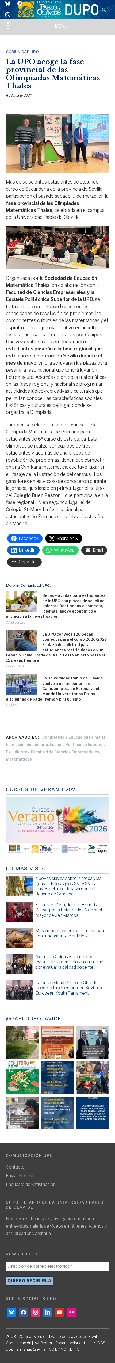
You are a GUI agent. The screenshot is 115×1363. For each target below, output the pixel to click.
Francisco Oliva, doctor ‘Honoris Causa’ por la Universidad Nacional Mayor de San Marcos (68, 910)
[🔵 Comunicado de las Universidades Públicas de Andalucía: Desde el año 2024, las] (92, 1113)
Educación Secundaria (27, 744)
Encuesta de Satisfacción (31, 1184)
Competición (54, 737)
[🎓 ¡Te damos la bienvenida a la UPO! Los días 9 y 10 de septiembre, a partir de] (22, 1077)
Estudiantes (17, 752)
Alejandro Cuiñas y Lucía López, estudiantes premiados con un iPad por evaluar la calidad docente (69, 961)
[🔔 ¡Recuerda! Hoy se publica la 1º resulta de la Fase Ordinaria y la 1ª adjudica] (92, 1077)
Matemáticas (19, 759)
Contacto (15, 1167)
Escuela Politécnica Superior (77, 744)
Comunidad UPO (22, 51)
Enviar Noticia (19, 1175)
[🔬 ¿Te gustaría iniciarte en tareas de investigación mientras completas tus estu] (57, 1113)
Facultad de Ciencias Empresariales (65, 752)
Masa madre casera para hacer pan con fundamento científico (69, 933)
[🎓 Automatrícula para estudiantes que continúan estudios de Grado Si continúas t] (57, 1077)
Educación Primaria (87, 737)
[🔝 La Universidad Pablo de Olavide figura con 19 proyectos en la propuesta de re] (22, 1113)
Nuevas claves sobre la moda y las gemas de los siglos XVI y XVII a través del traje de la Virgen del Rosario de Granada (68, 886)
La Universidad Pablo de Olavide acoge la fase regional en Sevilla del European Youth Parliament (70, 987)
